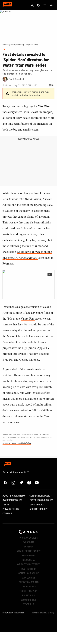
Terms (6, 504)
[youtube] (37, 482)
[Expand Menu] (45, 5)
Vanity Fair (28, 318)
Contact (7, 513)
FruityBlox (28, 595)
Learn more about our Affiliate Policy (17, 443)
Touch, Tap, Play (28, 591)
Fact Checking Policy (41, 500)
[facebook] (29, 482)
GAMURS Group (48, 613)
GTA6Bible (28, 604)
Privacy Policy (11, 509)
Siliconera (28, 560)
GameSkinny (28, 577)
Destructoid (28, 568)
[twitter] (21, 482)
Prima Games (28, 555)
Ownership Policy (12, 500)
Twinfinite (28, 542)
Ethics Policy (36, 504)
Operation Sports (28, 582)
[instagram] (13, 482)
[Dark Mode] (38, 5)
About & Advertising (14, 495)
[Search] (32, 5)
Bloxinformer (29, 600)
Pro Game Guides (28, 537)
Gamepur (28, 546)
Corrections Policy (40, 495)
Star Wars (44, 106)
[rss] (6, 482)
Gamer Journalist (28, 573)
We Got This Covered (28, 564)
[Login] (51, 5)
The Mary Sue (28, 586)
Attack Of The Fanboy (28, 551)
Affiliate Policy (38, 509)
